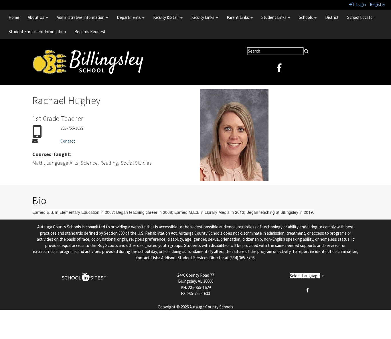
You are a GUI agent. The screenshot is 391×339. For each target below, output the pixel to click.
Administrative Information (81, 17)
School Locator (360, 17)
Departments (129, 17)
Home (14, 17)
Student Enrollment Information (37, 31)
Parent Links (238, 17)
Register (377, 4)
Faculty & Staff (166, 17)
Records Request (90, 31)
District (332, 17)
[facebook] (279, 69)
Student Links (274, 17)
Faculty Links (203, 17)
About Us (36, 17)
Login (360, 4)
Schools (306, 17)
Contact (67, 141)
